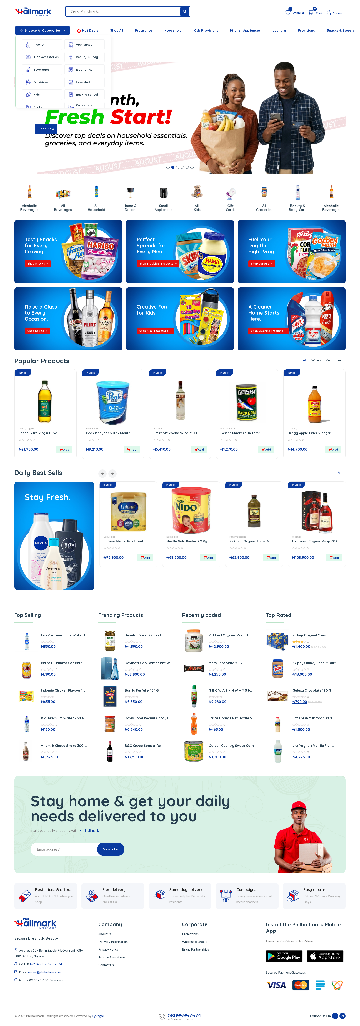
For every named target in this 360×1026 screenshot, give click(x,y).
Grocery (292, 428)
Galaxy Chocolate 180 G (311, 690)
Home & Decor (85, 208)
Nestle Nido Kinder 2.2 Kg (108, 541)
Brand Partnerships (195, 949)
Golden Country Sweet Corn (231, 746)
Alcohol (39, 44)
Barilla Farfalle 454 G (142, 690)
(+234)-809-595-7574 (46, 964)
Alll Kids (152, 208)
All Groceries (219, 208)
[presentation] (102, 473)
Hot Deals (90, 30)
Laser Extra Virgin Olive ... (40, 433)
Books (38, 107)
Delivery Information (113, 941)
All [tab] (305, 360)
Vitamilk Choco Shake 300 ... (64, 746)
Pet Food (281, 536)
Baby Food (92, 428)
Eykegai (98, 1016)
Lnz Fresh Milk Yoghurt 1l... (313, 718)
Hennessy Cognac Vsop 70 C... (237, 541)
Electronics (84, 69)
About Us (104, 934)
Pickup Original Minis (309, 635)
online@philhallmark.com (45, 972)
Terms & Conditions (111, 957)
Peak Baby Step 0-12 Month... (109, 433)
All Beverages (18, 208)
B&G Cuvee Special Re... (144, 746)
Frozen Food (227, 428)
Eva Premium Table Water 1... (64, 635)
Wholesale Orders (194, 941)
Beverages (41, 69)
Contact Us (106, 965)
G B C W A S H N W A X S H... (231, 690)
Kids (37, 95)
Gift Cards (186, 208)
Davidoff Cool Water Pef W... (148, 663)
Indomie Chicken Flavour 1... (63, 690)
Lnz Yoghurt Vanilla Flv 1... (313, 746)
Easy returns (315, 889)
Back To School (87, 95)
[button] (168, 167)
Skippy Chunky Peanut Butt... (315, 663)
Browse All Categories (43, 30)
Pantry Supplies (27, 428)
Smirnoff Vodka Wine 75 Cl (175, 433)
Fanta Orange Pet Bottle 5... (231, 718)
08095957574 (184, 1015)
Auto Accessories (46, 57)
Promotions (190, 934)
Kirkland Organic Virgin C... (230, 635)
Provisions (41, 82)
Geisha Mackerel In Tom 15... (242, 433)
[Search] (184, 11)
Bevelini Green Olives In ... (145, 635)
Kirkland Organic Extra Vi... (172, 541)
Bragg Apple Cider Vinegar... (310, 433)
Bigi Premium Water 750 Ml (63, 718)
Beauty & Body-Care (253, 208)
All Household (51, 208)
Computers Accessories (84, 107)
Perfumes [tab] (333, 360)
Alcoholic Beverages (287, 208)
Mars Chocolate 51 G (225, 663)
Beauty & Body (87, 57)
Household (84, 82)
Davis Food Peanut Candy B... (148, 718)
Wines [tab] (316, 360)
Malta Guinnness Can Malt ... (63, 663)
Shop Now (46, 129)
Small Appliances (119, 208)
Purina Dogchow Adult (294, 541)
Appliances (84, 44)
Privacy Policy (108, 949)
